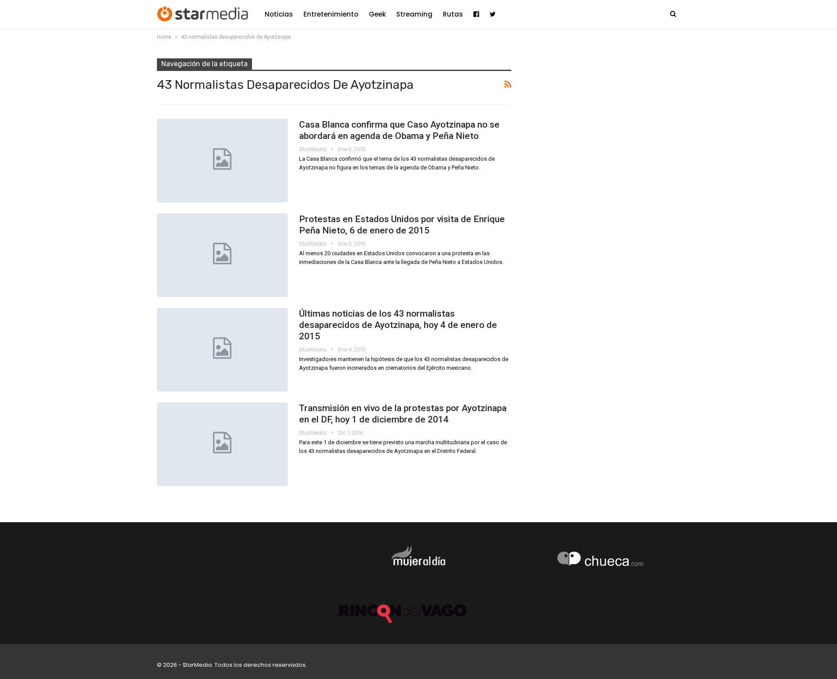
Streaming (414, 14)
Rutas (453, 14)
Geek (377, 14)
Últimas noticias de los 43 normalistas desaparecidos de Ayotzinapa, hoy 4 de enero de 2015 (398, 324)
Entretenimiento (330, 14)
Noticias (279, 14)
